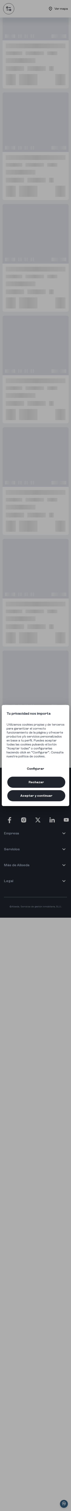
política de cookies (31, 756)
